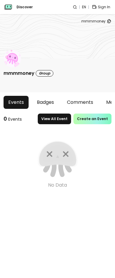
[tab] (16, 102)
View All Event (54, 118)
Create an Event (92, 118)
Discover (25, 7)
